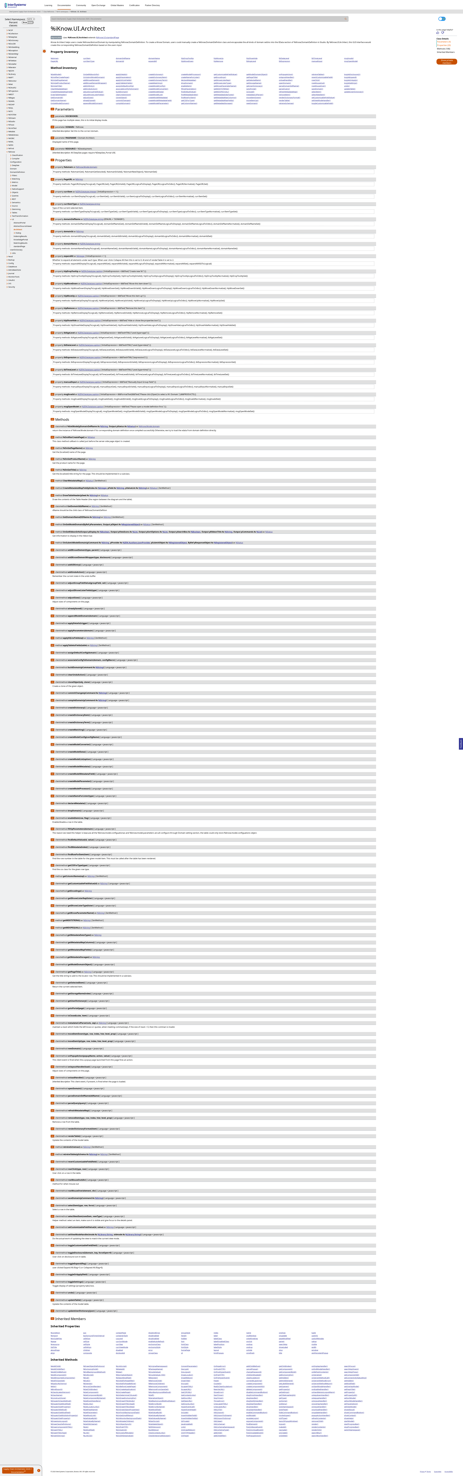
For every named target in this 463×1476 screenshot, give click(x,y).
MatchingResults (20, 243)
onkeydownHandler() (320, 1395)
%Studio (11, 121)
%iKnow (73, 12)
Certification (134, 5)
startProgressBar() (351, 1424)
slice (281, 1350)
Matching (16, 179)
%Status (131, 426)
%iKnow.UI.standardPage (107, 37)
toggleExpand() (350, 77)
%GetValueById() (90, 1418)
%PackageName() (155, 1369)
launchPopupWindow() (288, 1421)
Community (81, 5)
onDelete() (283, 1435)
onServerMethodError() (321, 1380)
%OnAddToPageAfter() (125, 1380)
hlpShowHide (251, 58)
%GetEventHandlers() (92, 1401)
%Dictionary (13, 40)
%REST (11, 94)
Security (11, 287)
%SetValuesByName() (157, 1418)
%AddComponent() (58, 1375)
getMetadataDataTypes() (224, 94)
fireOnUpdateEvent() (254, 1432)
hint (182, 1341)
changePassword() (254, 1372)
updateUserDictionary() (354, 91)
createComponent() (254, 1383)
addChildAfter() (220, 1435)
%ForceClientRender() (92, 1386)
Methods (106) (443, 48)
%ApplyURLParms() (59, 1383)
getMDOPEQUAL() (221, 91)
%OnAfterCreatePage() (60, 77)
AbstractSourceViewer (23, 226)
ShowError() (219, 1392)
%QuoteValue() (154, 1372)
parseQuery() (284, 89)
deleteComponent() (254, 1389)
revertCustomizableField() (322, 77)
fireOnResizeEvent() (254, 1427)
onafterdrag (251, 1335)
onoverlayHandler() (320, 1404)
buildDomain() (122, 91)
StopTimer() (218, 1398)
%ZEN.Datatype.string (90, 204)
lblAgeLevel (251, 61)
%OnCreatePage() (123, 1392)
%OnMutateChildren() (125, 1421)
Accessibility (449, 1472)
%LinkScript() (121, 1366)
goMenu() (283, 1404)
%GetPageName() (90, 1409)
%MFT (10, 77)
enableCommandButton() (256, 1412)
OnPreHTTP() (219, 1375)
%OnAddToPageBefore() (126, 1383)
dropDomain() (187, 83)
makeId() (282, 1427)
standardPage (19, 246)
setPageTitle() (349, 1389)
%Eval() (86, 1377)
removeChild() (317, 1421)
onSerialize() (317, 1375)
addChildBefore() (253, 1366)
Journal (11, 273)
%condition (55, 1332)
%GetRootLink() (89, 1415)
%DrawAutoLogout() (59, 1421)
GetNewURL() (186, 1401)
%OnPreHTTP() (122, 1427)
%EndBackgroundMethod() (94, 1372)
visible (314, 1344)
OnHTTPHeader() (188, 1432)
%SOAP (11, 104)
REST (14, 199)
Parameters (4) (444, 41)
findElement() (252, 1424)
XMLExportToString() (222, 1418)
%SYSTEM (12, 114)
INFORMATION (14, 270)
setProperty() (349, 1392)
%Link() (86, 1432)
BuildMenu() (153, 1430)
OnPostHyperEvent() (222, 1372)
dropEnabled (153, 1338)
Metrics (15, 182)
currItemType (88, 61)
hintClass (185, 1344)
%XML (11, 141)
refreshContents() (319, 1418)
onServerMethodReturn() (322, 1383)
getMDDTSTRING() (221, 89)
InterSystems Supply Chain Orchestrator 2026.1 (25, 12)
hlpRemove (218, 61)
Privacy (422, 1472)
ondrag (249, 1344)
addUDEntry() (89, 86)
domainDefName (123, 58)
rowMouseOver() (319, 86)
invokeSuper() (284, 1415)
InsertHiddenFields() (189, 1418)
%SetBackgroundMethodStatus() (161, 1401)
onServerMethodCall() (321, 1377)
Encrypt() (185, 1383)
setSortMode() (350, 1398)
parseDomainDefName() (289, 86)
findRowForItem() (188, 97)
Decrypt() (185, 1369)
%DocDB (12, 43)
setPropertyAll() (350, 1395)
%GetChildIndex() (90, 1389)
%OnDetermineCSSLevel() (126, 1395)
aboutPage (55, 1350)
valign (314, 1341)
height (183, 1335)
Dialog (18, 233)
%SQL (10, 108)
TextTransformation (20, 216)
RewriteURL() (219, 1389)
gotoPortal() (251, 89)
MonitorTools (13, 276)
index (216, 1332)
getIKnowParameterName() (225, 86)
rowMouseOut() (318, 83)
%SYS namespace (62, 12)
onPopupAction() (286, 74)
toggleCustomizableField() (322, 103)
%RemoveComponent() (158, 1386)
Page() (216, 1380)
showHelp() (349, 1418)
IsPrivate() (185, 1421)
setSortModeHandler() (353, 1401)
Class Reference (48, 12)
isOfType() (283, 1418)
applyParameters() (123, 77)
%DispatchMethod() (59, 1409)
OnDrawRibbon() (188, 1430)
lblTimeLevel (317, 58)
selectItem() (316, 91)
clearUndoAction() (123, 94)
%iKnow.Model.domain (86, 167)
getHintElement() (286, 1380)
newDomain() (252, 103)
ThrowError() (219, 1401)
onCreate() (283, 1432)
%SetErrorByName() (156, 1406)
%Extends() (87, 1383)
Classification (17, 155)
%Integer (80, 256)
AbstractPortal (19, 222)
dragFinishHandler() (254, 1395)
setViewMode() (350, 1406)
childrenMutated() (253, 1375)
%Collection (13, 33)
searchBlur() (317, 1432)
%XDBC (11, 138)
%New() (119, 1372)
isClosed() (250, 91)
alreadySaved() (89, 100)
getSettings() (284, 1392)
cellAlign (86, 1338)
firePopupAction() (253, 1435)
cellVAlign (87, 1347)
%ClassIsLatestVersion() (60, 1392)
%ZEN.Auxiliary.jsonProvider (136, 542)
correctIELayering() (254, 1380)
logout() (282, 1424)
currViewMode (122, 1347)
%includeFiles (56, 1338)
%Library (12, 74)
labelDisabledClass (221, 1341)
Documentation (64, 5)
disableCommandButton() (257, 1392)
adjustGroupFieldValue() (93, 91)
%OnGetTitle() (56, 86)
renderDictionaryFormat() (289, 97)
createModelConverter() (158, 89)
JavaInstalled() (187, 1424)
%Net (10, 84)
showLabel (283, 1347)
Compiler (16, 158)
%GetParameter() (90, 1412)
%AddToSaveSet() (58, 1380)
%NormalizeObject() (124, 1375)
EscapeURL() (186, 1389)
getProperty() (284, 1389)
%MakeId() (120, 1369)
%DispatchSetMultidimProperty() (64, 1415)
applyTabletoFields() (124, 83)
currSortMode (121, 1341)
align (53, 1353)
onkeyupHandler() (319, 1398)
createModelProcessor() (191, 74)
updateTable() (349, 89)
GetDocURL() (186, 1398)
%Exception (13, 50)
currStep (119, 1344)
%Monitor (12, 81)
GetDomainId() (57, 97)
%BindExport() (57, 1389)
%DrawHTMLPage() (59, 1432)
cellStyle (86, 1344)
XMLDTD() (218, 1409)
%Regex (11, 97)
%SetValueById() (155, 1412)
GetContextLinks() (188, 1395)
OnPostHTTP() (219, 1369)
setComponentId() (351, 1375)
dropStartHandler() (254, 1409)
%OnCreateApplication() (126, 1389)
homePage (185, 1350)
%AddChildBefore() (58, 1372)
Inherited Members (446, 52)
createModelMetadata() (158, 97)
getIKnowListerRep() (222, 80)
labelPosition (219, 1344)
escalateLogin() (252, 1418)
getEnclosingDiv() (286, 1375)
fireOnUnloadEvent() (254, 1430)
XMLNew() (218, 1421)
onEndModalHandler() (321, 1369)
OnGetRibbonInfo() (91, 74)
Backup (11, 260)
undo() (347, 86)
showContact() (350, 1415)
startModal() (349, 1421)
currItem (86, 58)
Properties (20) (444, 45)
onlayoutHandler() (286, 77)
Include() (184, 1412)
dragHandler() (252, 1398)
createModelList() (155, 94)
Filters (14, 175)
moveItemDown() (253, 97)
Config (11, 263)
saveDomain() (317, 89)
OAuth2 (11, 280)
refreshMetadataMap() (288, 91)
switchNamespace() (352, 1430)
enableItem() (186, 86)
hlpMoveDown (187, 61)
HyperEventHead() (188, 1409)
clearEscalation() (253, 1377)
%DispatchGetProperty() (61, 1406)
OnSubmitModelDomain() (94, 77)
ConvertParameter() (189, 1366)
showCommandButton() (354, 1412)
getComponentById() (287, 1372)
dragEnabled (153, 1335)
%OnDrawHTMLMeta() (125, 1406)
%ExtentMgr (13, 54)
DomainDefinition (17, 172)
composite (87, 1353)
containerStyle (122, 1335)
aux (84, 1332)
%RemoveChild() (155, 1380)
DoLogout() (186, 1372)
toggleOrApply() (351, 80)
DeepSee (15, 165)
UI (78, 12)
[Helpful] (437, 32)
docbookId (120, 1353)
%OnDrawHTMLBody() (125, 1401)
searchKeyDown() (351, 1369)
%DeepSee (12, 37)
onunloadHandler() (319, 1409)
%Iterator (12, 67)
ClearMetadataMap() (59, 89)
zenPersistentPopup (320, 1353)
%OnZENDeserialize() (124, 1435)
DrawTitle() (185, 1380)
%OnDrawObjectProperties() (128, 1409)
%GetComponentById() (92, 1395)
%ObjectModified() (123, 1377)
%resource (55, 1344)
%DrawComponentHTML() (61, 1427)
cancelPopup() (252, 1369)
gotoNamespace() (286, 1406)
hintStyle (184, 1347)
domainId (120, 61)
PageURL (54, 61)
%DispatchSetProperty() (60, 1418)
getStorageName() (254, 83)
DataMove (12, 266)
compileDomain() (123, 103)
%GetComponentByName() (94, 1398)
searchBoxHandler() (320, 1435)
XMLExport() (219, 1412)
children (86, 1350)
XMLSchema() (219, 1424)
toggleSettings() (350, 83)
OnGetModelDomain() (60, 103)
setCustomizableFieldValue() (323, 97)
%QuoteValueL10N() (156, 1375)
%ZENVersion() (154, 1427)
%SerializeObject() (155, 1398)
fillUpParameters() (188, 89)
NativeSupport (18, 189)
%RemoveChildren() (156, 1383)
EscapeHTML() (187, 1386)
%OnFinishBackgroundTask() (128, 1412)
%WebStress (13, 135)
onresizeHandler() (319, 1406)
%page (53, 1341)
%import (54, 1335)
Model (14, 185)
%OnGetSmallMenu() (124, 1415)
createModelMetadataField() (160, 100)
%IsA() (86, 1427)
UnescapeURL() (220, 1406)
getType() (283, 1398)
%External (12, 57)
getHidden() (284, 1377)
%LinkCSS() (87, 1435)
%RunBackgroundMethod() (159, 1392)
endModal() (251, 1415)
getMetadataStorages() (223, 103)
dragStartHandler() (254, 1404)
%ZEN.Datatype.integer (85, 191)
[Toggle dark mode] (442, 19)
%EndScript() (88, 1375)
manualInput (317, 61)
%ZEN (10, 145)
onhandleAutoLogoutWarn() (323, 1392)
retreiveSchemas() (286, 103)
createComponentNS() (255, 1386)
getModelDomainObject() (257, 74)
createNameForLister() (190, 77)
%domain (54, 58)
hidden (184, 1338)
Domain (13, 168)
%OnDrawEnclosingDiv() (126, 1398)
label (216, 1335)
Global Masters (117, 5)
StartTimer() (219, 1395)
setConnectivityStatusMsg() (355, 1377)
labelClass (218, 1338)
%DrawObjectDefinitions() (94, 1366)
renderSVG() (317, 1430)
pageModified (284, 1338)
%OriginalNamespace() (157, 1366)
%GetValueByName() (91, 1421)
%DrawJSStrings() (58, 1435)
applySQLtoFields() (124, 80)
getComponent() (286, 1369)
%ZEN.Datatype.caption (92, 271)
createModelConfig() (156, 86)
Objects (15, 192)
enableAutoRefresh (156, 1341)
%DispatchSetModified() (61, 1412)
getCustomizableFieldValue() (225, 74)
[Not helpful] (442, 32)
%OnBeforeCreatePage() (126, 1386)
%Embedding (13, 47)
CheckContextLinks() (156, 1432)
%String (78, 179)
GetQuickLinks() (187, 1404)
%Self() (151, 1395)
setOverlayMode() (351, 1386)
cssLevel (119, 1338)
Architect (83, 12)
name (248, 1332)
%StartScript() (154, 1421)
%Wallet (11, 131)
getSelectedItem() (253, 80)
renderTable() (284, 100)
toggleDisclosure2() (352, 74)
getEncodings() (220, 77)
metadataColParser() (254, 94)
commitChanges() (123, 100)
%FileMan (12, 60)
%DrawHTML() (57, 1430)
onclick (249, 1341)
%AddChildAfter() (58, 1369)
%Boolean (104, 531)
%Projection (13, 91)
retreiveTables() (318, 74)
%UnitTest (12, 128)
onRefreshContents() (320, 1372)
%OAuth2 (12, 87)
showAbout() (349, 1409)
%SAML (11, 101)
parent (281, 1341)
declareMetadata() (188, 80)
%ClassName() (56, 1395)
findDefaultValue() (188, 91)
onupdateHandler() (319, 1412)
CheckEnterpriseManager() (159, 1435)
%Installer (12, 64)
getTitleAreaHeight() (287, 1395)
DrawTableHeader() (59, 94)
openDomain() (285, 83)
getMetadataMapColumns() (225, 97)
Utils (14, 253)
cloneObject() (121, 97)
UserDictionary (16, 249)
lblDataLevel (284, 58)
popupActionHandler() (321, 1415)
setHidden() (349, 1380)
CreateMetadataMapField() (62, 91)
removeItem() (284, 94)
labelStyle (218, 1347)
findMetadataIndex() (189, 94)
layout (216, 1350)
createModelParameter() (158, 103)
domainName (154, 58)
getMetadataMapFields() (224, 100)
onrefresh (250, 1353)
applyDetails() (121, 74)
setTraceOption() (351, 1404)
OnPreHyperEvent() (222, 1377)
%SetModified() (154, 1409)
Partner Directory (152, 5)
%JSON (11, 70)
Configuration (15, 162)
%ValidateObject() (155, 1424)
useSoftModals (318, 1338)
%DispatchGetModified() (61, 1404)
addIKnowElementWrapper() (95, 83)
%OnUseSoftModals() (125, 1432)
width (314, 1347)
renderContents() (319, 1427)
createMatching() (155, 83)
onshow (282, 1332)
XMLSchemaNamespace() (224, 1427)
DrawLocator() (187, 1375)
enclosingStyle (154, 1347)
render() (315, 1424)
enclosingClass (154, 1344)
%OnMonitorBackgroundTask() (129, 1418)
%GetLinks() (88, 1404)
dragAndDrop (154, 1332)
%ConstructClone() (58, 1398)
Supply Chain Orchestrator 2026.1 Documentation (18, 1471)
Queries (15, 195)
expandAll (152, 61)
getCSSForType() (188, 100)
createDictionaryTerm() (157, 80)
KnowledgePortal (21, 239)
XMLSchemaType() (221, 1430)
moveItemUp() (252, 100)
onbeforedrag (252, 1338)
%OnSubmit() (121, 1430)
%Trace (11, 125)
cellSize (86, 1341)
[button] (446, 62)
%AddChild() (56, 1366)
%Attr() (53, 1386)
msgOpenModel (351, 61)
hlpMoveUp (218, 58)
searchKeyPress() (351, 1372)
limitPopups (219, 1353)
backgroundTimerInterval (93, 1335)
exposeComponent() (254, 1421)
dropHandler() (252, 1406)
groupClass (153, 1353)
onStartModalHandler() (321, 1386)
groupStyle (185, 1332)
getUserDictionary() (254, 86)
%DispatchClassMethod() (61, 1401)
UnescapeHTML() (221, 1404)
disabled (119, 1350)
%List (135, 531)
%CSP (10, 30)
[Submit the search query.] (346, 19)
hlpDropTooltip (187, 58)
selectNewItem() (318, 94)
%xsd (10, 256)
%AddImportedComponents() (63, 1377)
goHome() (283, 1401)
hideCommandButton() (288, 1412)
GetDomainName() (58, 100)
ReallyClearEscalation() (223, 1386)
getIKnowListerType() (222, 83)
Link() (183, 1427)
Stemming (16, 209)
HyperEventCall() (188, 1406)
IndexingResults (20, 236)
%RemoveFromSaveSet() (158, 1389)
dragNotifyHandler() (254, 1401)
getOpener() (284, 1386)
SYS (9, 283)
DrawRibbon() (187, 1377)
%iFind (11, 148)
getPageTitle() (252, 77)
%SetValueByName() (156, 1415)
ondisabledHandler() (320, 1389)
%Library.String (105, 1234)
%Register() (153, 1377)
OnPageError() (220, 1366)
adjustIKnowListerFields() (93, 94)
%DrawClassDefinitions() (61, 1424)
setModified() (349, 1383)
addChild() (218, 1432)
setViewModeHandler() (321, 100)
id (182, 1353)
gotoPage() (283, 1409)
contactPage (121, 1332)
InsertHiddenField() (189, 1415)
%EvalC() (86, 1380)
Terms (429, 1472)
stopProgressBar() (351, 1427)
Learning (48, 5)
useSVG (315, 1335)
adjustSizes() (88, 97)
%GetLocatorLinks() (91, 1406)
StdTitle (54, 1347)
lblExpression (284, 61)
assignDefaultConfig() (125, 86)
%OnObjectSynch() (123, 1424)
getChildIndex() (285, 1366)
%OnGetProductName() (60, 83)
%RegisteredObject (130, 524)
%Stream (12, 118)
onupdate (283, 1335)
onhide (249, 1350)
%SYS (10, 111)
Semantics (16, 202)
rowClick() (316, 80)
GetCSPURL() (186, 1392)
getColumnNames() (189, 103)
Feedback (461, 743)
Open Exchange (98, 5)
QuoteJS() (217, 1383)
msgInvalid (348, 58)
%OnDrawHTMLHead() (125, 1404)
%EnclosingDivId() (90, 1369)
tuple (314, 1332)
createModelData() (156, 91)
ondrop (249, 1347)
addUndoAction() (90, 89)
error (150, 1350)
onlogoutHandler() (319, 1401)
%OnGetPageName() (59, 80)
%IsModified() (89, 1430)
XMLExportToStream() (223, 1415)
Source (15, 206)
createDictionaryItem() (157, 77)
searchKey (283, 1344)
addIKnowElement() (91, 80)
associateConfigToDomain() (127, 89)
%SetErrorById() (155, 1404)
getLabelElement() (286, 1383)
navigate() (283, 1430)
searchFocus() (350, 1366)
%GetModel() (56, 74)
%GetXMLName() (90, 1424)
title (280, 1353)
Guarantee (437, 1472)
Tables (14, 212)
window (315, 1350)
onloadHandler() (286, 80)
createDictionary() (155, 74)
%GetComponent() (91, 1392)
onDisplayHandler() (320, 1366)
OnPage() (185, 1435)
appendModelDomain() (93, 103)
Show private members (447, 61)
